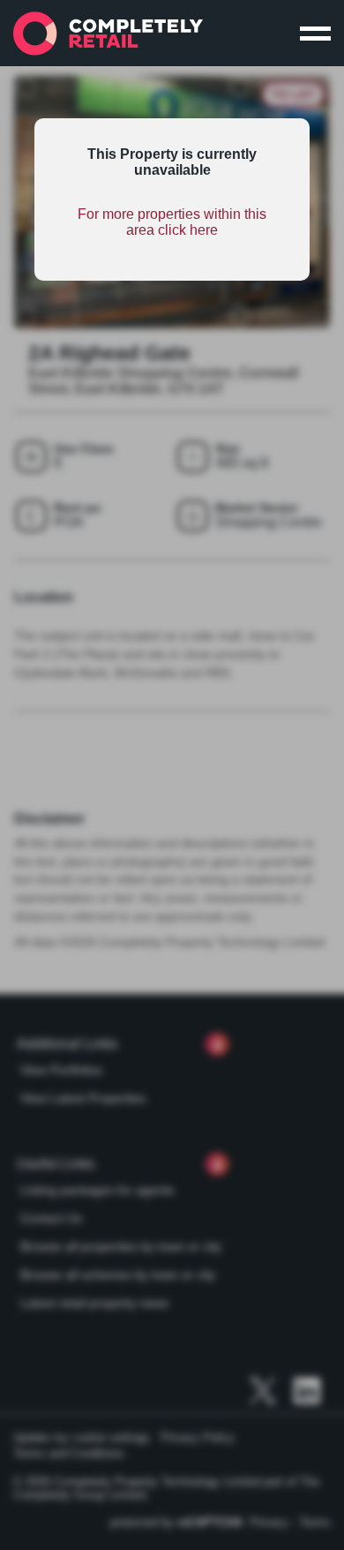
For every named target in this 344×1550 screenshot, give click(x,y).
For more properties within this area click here (172, 222)
